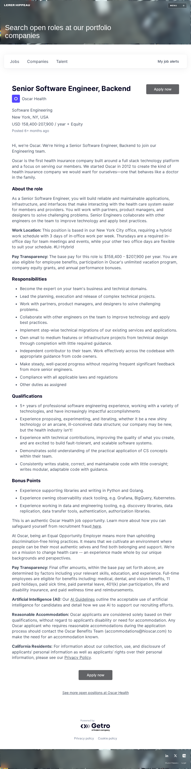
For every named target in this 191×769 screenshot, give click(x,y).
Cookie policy (107, 738)
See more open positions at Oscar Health (95, 692)
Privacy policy (84, 738)
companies (37, 61)
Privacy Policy (77, 657)
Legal (184, 763)
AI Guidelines (82, 599)
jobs (14, 61)
